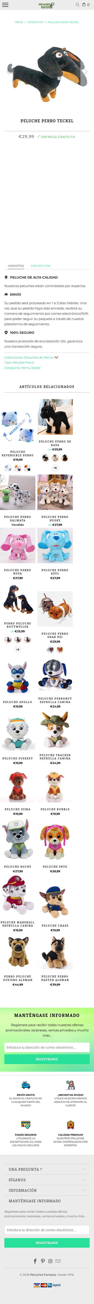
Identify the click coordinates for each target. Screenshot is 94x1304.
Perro (25, 368)
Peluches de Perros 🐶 (41, 357)
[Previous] (9, 72)
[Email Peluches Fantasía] (58, 1262)
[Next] (85, 72)
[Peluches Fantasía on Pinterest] (43, 1262)
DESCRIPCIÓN (40, 265)
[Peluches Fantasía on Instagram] (50, 1262)
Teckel (35, 368)
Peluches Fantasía (43, 1274)
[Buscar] (78, 5)
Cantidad (47, 170)
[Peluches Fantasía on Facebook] (35, 1262)
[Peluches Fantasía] (47, 7)
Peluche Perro (23, 362)
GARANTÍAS (16, 265)
